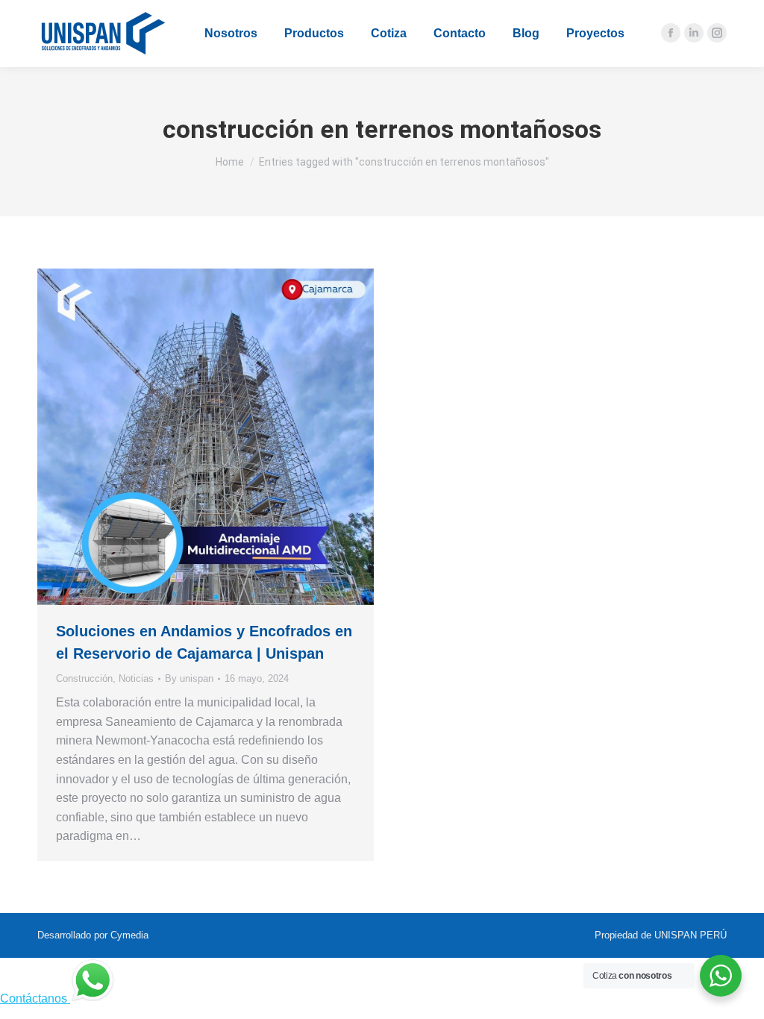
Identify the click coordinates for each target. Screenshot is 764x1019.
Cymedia (129, 935)
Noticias (136, 678)
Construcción (84, 678)
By (189, 678)
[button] (257, 11)
